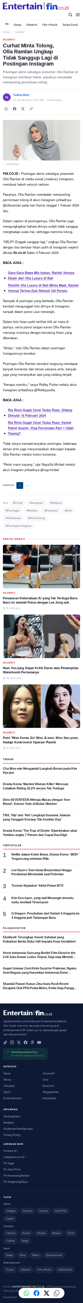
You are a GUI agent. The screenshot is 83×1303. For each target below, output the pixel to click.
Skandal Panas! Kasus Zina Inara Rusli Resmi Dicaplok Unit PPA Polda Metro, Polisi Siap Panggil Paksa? (39, 988)
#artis (68, 510)
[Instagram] (12, 1042)
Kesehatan (49, 1098)
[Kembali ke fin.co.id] (7, 23)
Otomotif (49, 1073)
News (7, 1073)
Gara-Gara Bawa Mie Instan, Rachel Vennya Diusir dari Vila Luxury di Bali (41, 275)
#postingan (12, 510)
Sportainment (54, 1255)
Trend (71, 1233)
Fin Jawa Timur (12, 1169)
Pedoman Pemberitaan (18, 1128)
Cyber (10, 1218)
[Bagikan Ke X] (22, 108)
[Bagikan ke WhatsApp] (6, 108)
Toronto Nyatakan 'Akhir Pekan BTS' (37, 885)
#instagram (36, 502)
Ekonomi (48, 1085)
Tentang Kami (11, 1116)
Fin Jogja (8, 1163)
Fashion (10, 1233)
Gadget (11, 1210)
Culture (10, 1240)
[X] (19, 1042)
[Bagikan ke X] (46, 1293)
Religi (25, 1240)
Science (27, 1210)
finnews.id (10, 1150)
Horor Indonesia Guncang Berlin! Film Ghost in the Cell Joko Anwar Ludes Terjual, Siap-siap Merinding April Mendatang (39, 957)
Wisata (41, 1233)
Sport (7, 1092)
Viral (45, 1079)
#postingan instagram (19, 525)
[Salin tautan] (31, 108)
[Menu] (77, 14)
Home (6, 31)
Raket (35, 1255)
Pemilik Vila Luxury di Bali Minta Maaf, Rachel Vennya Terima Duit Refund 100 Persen (43, 288)
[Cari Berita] (70, 15)
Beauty (56, 1233)
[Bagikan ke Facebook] (14, 108)
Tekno (7, 1079)
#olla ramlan (13, 518)
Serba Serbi (70, 24)
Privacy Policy (12, 1134)
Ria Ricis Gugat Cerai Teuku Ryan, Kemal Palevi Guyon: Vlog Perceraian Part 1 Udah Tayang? (41, 428)
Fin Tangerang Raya (15, 1181)
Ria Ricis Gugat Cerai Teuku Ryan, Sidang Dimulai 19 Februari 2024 (40, 413)
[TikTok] (5, 1042)
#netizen (31, 510)
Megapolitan (51, 1092)
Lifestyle (8, 1085)
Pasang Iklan (10, 1297)
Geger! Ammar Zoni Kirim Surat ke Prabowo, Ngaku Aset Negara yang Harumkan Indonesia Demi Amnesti (39, 972)
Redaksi (8, 1122)
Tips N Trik (60, 1210)
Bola (22, 1255)
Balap (9, 1255)
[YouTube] (39, 1042)
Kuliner (26, 1233)
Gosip (17, 24)
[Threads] (32, 1042)
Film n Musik (50, 24)
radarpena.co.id (13, 1157)
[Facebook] (25, 1042)
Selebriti (31, 24)
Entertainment (12, 1098)
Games (43, 1210)
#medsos (56, 502)
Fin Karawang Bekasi (16, 1175)
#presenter (51, 510)
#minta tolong (36, 518)
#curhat (18, 502)
